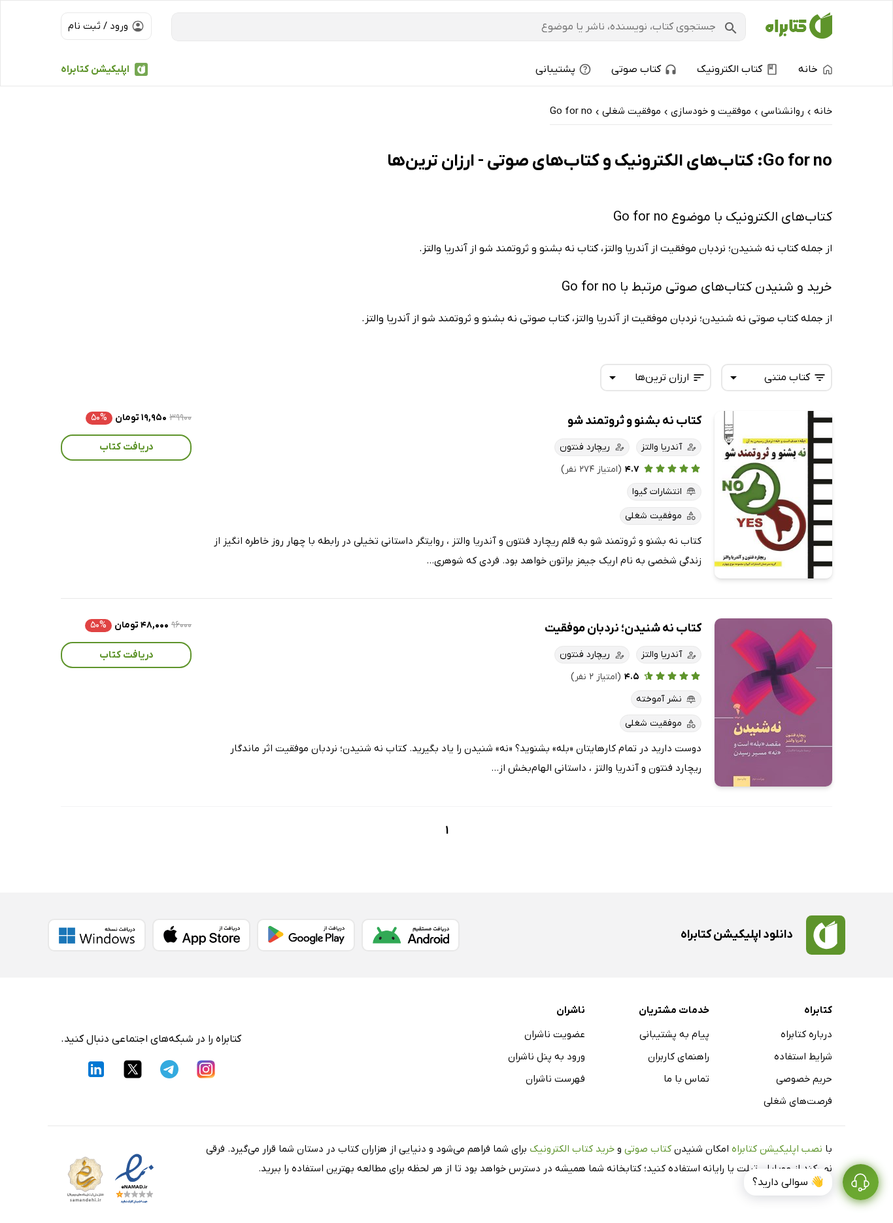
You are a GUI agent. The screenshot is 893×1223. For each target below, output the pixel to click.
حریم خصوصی (804, 1079)
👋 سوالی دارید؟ (788, 1182)
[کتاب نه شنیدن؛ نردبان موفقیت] (773, 702)
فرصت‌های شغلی (798, 1101)
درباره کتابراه (806, 1034)
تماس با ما (686, 1079)
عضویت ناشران (554, 1034)
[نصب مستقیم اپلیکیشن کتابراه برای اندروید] (411, 935)
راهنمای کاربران (678, 1056)
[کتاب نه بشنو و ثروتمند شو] (773, 495)
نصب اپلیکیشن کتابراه (777, 1149)
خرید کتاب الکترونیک (572, 1149)
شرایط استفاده (803, 1056)
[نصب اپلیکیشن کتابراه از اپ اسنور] (201, 935)
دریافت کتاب (126, 446)
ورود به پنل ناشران (546, 1056)
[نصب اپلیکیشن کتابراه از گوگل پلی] (306, 935)
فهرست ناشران (555, 1079)
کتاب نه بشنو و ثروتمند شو (634, 421)
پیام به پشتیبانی (674, 1034)
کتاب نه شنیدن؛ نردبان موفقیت (623, 628)
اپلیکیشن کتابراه (95, 69)
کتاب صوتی (647, 1149)
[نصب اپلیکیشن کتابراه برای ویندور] (97, 935)
